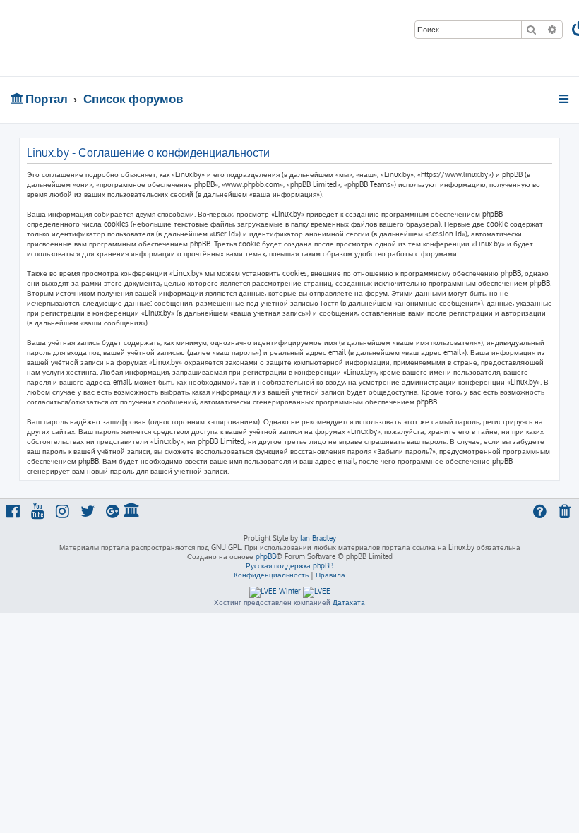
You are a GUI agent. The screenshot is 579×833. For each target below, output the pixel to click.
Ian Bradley (318, 538)
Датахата (349, 602)
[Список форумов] (101, 38)
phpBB (266, 556)
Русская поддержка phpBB (289, 565)
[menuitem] (565, 512)
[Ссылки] (564, 99)
